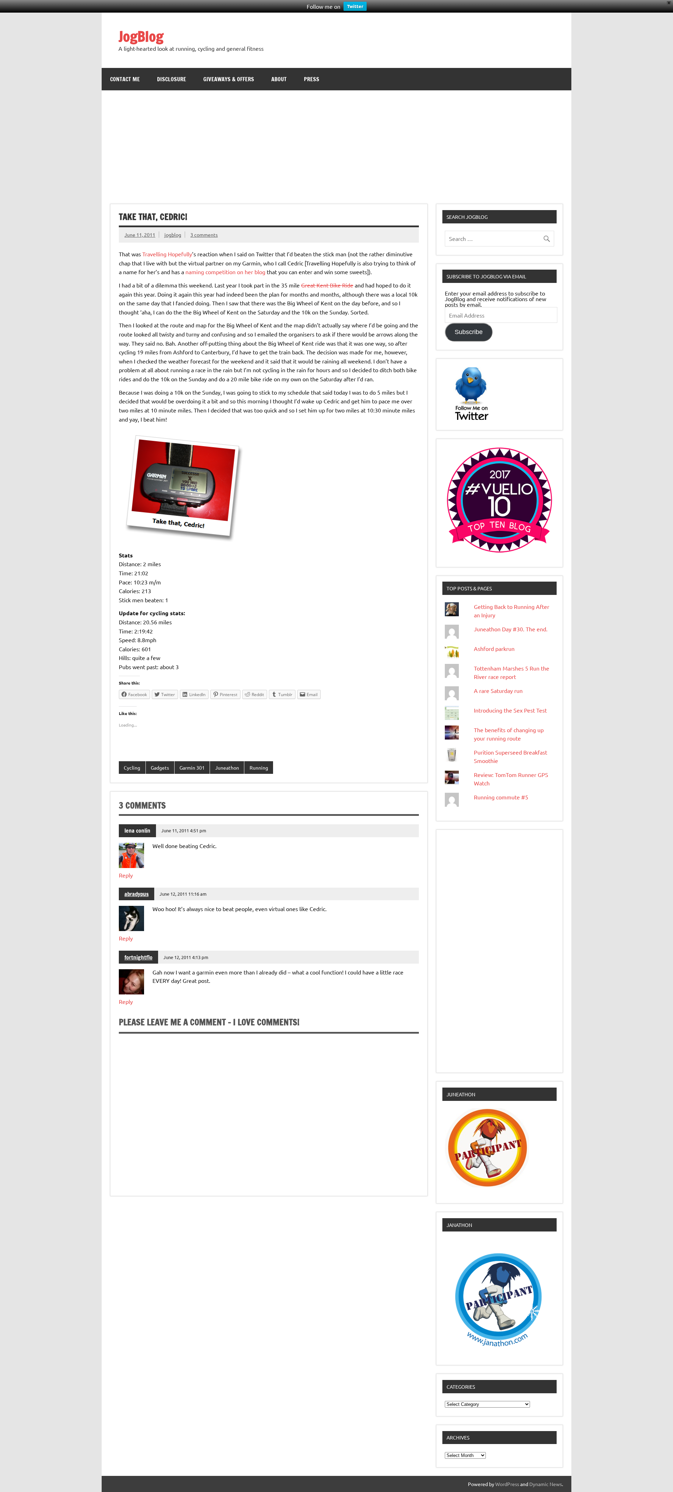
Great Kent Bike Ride (327, 285)
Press (311, 79)
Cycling (132, 767)
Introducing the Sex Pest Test (510, 710)
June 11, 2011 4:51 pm (183, 830)
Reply (126, 875)
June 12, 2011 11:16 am (182, 894)
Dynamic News (545, 1484)
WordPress (507, 1484)
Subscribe (469, 331)
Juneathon (227, 767)
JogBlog (140, 36)
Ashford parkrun (494, 648)
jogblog (172, 234)
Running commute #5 (501, 796)
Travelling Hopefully (167, 253)
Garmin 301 (192, 767)
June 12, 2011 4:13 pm (185, 957)
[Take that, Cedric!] (183, 541)
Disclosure (171, 79)
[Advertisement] (336, 143)
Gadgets (160, 767)
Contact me (125, 79)
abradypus (136, 894)
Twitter (355, 6)
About (279, 79)
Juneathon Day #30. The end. (511, 628)
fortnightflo (138, 957)
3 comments (204, 234)
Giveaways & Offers (228, 79)
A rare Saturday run (498, 690)
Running (259, 767)
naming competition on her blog (225, 271)
